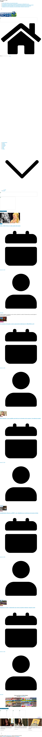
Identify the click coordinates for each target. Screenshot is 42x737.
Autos (3, 147)
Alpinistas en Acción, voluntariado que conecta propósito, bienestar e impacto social (15, 6)
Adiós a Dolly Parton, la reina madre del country (10, 3)
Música (1, 223)
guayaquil (1, 312)
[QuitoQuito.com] (21, 54)
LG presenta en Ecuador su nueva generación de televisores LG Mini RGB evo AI (17, 323)
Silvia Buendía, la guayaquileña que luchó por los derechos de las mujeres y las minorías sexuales (17, 4)
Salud (5, 189)
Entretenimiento (4, 142)
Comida (3, 148)
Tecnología (4, 145)
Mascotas (3, 190)
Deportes (3, 146)
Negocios (3, 144)
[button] (22, 188)
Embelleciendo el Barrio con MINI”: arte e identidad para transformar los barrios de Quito (16, 5)
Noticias (3, 143)
